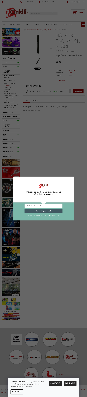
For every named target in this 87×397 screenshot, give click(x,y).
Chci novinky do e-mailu (44, 211)
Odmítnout (55, 383)
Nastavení (16, 392)
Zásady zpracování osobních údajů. (48, 215)
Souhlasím (70, 383)
